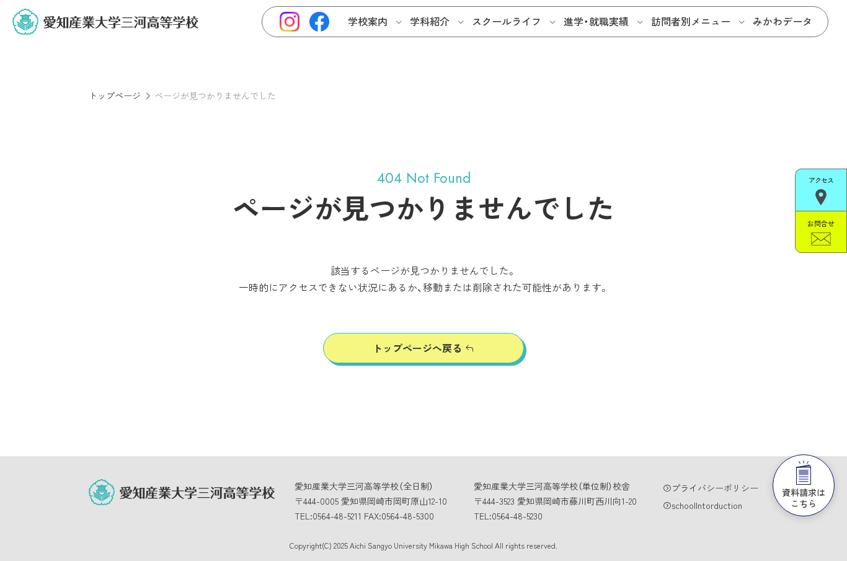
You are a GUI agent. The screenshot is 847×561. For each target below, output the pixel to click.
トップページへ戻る (417, 347)
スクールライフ (506, 21)
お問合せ (821, 223)
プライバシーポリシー (715, 488)
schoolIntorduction (707, 505)
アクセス (821, 180)
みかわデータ (782, 21)
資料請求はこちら (803, 498)
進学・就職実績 (596, 21)
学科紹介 (430, 21)
